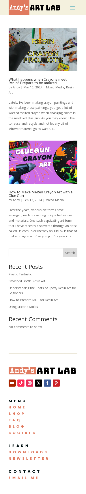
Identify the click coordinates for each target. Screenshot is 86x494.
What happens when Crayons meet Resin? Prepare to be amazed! (38, 81)
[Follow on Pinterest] (56, 383)
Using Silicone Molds (23, 307)
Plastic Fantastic (20, 274)
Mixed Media (55, 87)
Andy (16, 87)
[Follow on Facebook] (47, 383)
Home (17, 407)
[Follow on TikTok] (20, 383)
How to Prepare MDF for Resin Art (33, 300)
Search (70, 253)
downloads (29, 452)
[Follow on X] (38, 383)
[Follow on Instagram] (29, 383)
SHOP (17, 413)
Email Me (24, 477)
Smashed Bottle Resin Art (27, 281)
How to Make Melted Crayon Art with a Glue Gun (41, 194)
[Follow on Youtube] (12, 383)
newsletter (29, 458)
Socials (23, 432)
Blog (17, 426)
